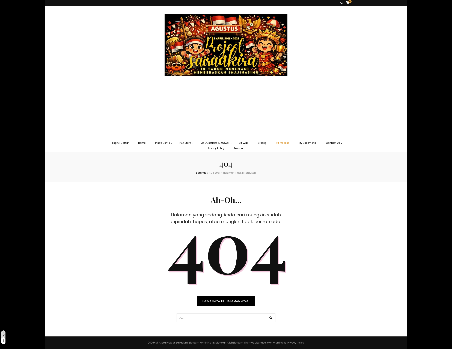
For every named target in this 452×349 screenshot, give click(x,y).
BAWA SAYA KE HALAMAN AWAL (226, 301)
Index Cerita (162, 143)
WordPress (279, 342)
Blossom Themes (243, 342)
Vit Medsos (282, 143)
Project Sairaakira (177, 342)
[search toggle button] (341, 3)
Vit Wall (243, 143)
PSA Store (185, 143)
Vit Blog (261, 143)
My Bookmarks (307, 143)
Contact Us (333, 143)
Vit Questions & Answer (215, 143)
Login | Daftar (120, 143)
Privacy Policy (216, 148)
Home (142, 143)
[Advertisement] (226, 113)
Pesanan (239, 148)
